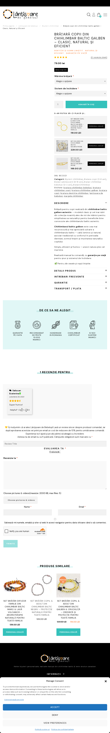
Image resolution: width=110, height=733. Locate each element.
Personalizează (96, 126)
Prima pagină (8, 26)
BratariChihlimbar (81, 185)
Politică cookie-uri (42, 729)
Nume (27, 506)
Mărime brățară (64, 76)
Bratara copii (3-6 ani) (95, 179)
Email (82, 506)
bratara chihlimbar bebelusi (77, 187)
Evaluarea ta (55, 448)
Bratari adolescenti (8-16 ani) (68, 182)
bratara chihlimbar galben (85, 190)
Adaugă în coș (86, 104)
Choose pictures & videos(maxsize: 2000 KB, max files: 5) (32, 493)
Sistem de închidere (67, 89)
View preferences (55, 723)
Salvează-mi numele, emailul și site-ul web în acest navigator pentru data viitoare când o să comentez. (55, 522)
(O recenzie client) (99, 57)
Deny (55, 715)
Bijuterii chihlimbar (50, 26)
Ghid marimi (61, 70)
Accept (55, 707)
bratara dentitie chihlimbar (74, 193)
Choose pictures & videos (21, 500)
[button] (105, 681)
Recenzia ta (10, 458)
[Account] (94, 15)
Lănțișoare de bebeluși (28, 26)
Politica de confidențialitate (62, 729)
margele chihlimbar (73, 196)
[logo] (20, 14)
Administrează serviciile (14, 699)
